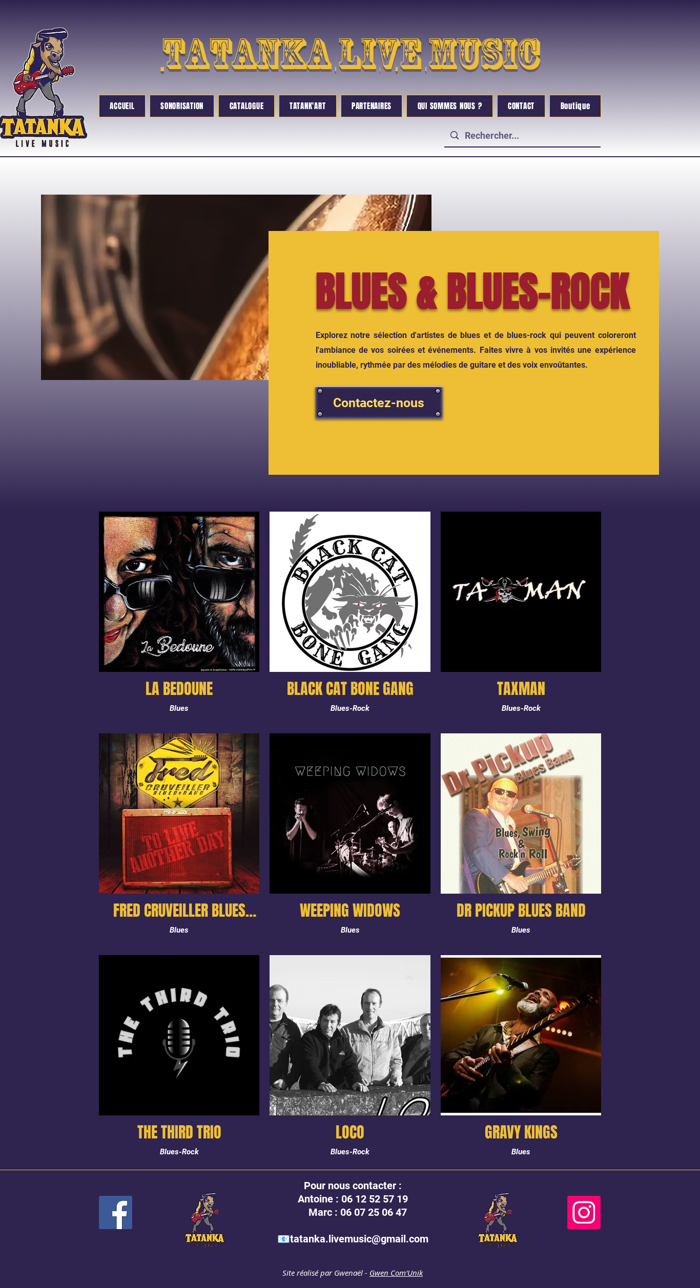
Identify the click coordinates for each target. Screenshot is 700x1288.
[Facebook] (115, 1212)
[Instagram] (584, 1212)
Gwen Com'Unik (396, 1273)
